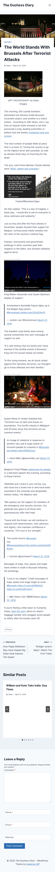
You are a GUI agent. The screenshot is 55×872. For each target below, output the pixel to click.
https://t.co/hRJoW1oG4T (20, 589)
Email (9, 825)
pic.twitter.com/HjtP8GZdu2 (21, 450)
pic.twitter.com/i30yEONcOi (31, 312)
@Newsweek (13, 545)
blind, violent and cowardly (24, 168)
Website (9, 837)
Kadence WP (33, 864)
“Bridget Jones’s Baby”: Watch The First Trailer (43, 648)
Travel (8, 629)
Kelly (8, 66)
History (8, 42)
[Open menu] (49, 5)
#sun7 (23, 545)
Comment (10, 770)
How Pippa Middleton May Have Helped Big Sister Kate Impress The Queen (14, 649)
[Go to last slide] (7, 709)
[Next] (48, 709)
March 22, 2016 (41, 556)
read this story (18, 611)
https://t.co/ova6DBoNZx (30, 585)
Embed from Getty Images (12, 259)
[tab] (22, 740)
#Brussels (12, 312)
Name (9, 812)
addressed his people (39, 469)
